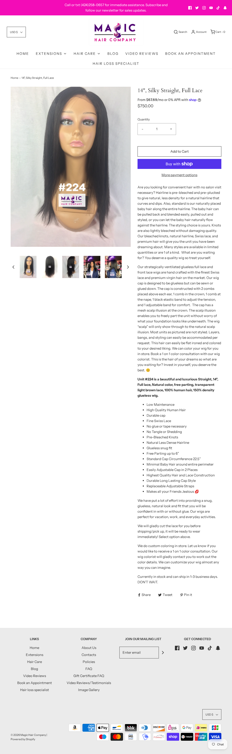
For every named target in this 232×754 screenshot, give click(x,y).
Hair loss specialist (116, 63)
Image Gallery (89, 690)
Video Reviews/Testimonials (89, 683)
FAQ (88, 669)
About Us (89, 648)
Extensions (34, 655)
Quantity (144, 119)
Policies (89, 662)
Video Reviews (141, 53)
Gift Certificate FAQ (88, 676)
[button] (16, 32)
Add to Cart (179, 151)
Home (23, 53)
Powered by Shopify (23, 739)
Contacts (89, 655)
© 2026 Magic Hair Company (28, 735)
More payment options (179, 175)
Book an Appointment (190, 53)
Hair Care (34, 662)
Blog (112, 53)
